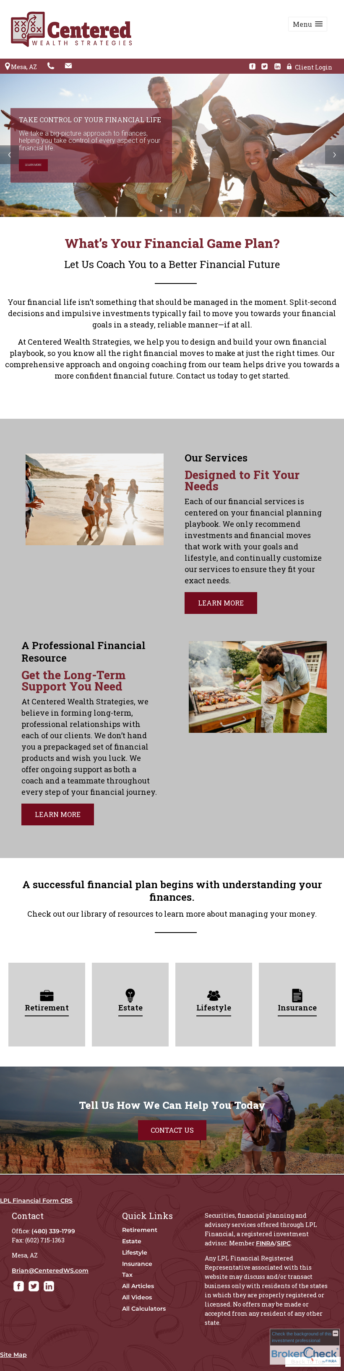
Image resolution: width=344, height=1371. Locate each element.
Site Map (13, 1354)
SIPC (284, 1243)
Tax (127, 1274)
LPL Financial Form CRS (36, 1200)
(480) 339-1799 (53, 1231)
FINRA (265, 1243)
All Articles (138, 1286)
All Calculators (144, 1308)
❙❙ (178, 210)
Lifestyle (134, 1252)
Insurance (137, 1264)
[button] (307, 24)
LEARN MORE (33, 165)
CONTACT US (172, 1130)
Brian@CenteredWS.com (50, 1270)
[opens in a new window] (254, 66)
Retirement (139, 1230)
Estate (131, 1241)
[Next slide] (334, 154)
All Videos (137, 1297)
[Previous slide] (9, 154)
